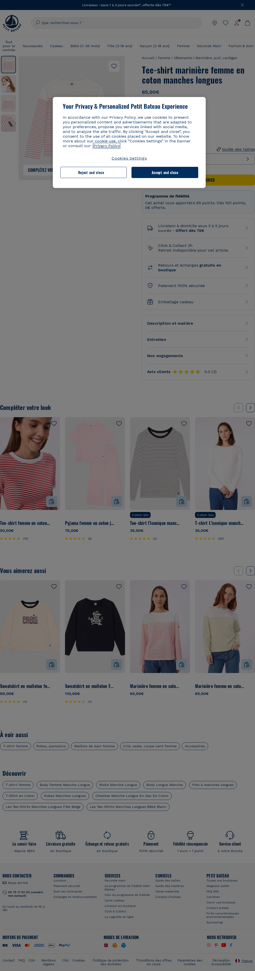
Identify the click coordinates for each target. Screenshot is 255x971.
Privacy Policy (106, 145)
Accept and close (165, 172)
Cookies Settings (129, 158)
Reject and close (91, 172)
